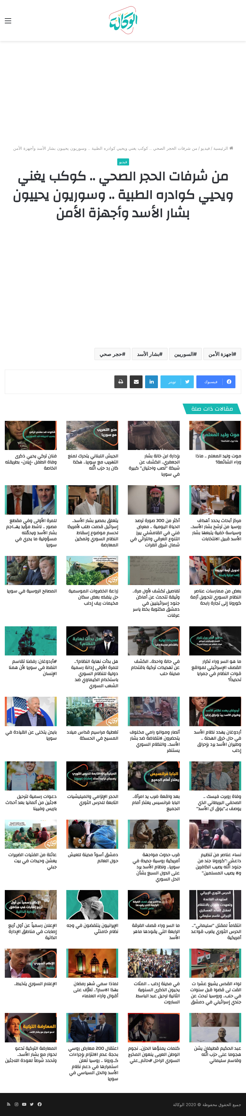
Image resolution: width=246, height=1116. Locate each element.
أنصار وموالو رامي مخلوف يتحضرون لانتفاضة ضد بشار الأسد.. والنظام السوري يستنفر (155, 741)
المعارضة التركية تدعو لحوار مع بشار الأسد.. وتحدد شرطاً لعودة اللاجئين (31, 1054)
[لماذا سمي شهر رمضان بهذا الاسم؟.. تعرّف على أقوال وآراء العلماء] (92, 963)
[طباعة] (120, 381)
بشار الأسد (148, 354)
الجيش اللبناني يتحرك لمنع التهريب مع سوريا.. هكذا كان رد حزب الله (93, 462)
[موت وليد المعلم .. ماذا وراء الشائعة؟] (215, 435)
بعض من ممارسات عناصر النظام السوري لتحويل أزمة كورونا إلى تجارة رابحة (215, 597)
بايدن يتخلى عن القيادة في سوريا (31, 735)
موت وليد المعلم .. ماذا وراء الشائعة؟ (218, 459)
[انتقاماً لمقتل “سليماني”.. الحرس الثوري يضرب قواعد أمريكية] (215, 904)
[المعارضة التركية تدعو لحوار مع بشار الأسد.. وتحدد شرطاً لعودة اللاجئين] (31, 1027)
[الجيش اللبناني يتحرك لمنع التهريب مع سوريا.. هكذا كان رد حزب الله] (92, 435)
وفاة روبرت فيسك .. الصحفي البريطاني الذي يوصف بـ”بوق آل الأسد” (218, 802)
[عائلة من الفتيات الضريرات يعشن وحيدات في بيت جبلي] (31, 834)
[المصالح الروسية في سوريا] (31, 570)
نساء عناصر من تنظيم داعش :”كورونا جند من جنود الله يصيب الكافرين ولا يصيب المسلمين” (218, 864)
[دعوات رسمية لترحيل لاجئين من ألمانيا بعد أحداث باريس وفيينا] (31, 776)
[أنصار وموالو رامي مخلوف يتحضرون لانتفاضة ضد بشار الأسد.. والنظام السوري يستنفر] (154, 711)
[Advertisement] (123, 95)
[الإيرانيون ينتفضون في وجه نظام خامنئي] (92, 904)
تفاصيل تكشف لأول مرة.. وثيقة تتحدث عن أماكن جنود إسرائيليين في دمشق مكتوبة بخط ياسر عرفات (156, 603)
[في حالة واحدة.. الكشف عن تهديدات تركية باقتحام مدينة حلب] (154, 640)
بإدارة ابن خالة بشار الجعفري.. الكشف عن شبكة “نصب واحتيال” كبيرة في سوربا (154, 465)
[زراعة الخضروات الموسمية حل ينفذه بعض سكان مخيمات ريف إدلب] (92, 570)
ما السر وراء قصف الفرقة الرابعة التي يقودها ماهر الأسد (156, 931)
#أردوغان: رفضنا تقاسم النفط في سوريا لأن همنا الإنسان (33, 667)
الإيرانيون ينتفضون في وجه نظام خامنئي (92, 928)
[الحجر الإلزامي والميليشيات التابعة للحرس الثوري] (92, 776)
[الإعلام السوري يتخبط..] (31, 963)
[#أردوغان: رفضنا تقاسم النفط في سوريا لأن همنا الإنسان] (31, 640)
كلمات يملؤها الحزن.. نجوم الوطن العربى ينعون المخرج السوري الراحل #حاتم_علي (154, 1054)
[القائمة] (8, 23)
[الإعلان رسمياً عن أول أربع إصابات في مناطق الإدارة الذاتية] (31, 904)
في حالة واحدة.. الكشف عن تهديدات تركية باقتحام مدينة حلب (155, 667)
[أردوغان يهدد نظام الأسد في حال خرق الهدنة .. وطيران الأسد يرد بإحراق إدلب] (215, 711)
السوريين (183, 354)
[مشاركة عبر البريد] (136, 381)
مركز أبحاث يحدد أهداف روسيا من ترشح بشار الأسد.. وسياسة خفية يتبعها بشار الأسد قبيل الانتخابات (216, 530)
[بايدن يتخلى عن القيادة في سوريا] (31, 711)
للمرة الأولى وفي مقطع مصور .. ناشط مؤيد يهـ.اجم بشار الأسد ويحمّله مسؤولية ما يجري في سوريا (31, 533)
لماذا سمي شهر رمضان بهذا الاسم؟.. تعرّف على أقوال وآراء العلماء (95, 990)
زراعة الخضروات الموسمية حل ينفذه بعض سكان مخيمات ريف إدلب (93, 597)
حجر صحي (111, 354)
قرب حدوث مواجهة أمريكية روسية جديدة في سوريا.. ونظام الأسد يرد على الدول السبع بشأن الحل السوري (156, 867)
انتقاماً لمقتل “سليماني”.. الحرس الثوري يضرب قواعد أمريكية (216, 931)
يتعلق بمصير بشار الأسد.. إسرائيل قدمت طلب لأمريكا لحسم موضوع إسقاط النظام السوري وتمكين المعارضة (92, 533)
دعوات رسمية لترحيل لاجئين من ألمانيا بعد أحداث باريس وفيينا (31, 802)
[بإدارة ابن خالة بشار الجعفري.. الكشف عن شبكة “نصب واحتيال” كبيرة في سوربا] (154, 435)
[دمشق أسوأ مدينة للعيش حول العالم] (92, 834)
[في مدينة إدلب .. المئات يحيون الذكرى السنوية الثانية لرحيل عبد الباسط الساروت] (154, 963)
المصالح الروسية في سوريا (32, 591)
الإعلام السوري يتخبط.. (35, 984)
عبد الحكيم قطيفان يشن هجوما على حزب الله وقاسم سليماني (217, 1054)
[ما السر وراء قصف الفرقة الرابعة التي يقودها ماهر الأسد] (154, 904)
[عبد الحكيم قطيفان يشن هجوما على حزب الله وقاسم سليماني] (215, 1027)
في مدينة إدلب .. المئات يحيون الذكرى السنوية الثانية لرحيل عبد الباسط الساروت (157, 993)
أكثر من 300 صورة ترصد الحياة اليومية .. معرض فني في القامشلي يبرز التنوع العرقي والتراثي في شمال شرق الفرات (155, 533)
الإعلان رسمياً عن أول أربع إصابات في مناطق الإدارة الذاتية (32, 931)
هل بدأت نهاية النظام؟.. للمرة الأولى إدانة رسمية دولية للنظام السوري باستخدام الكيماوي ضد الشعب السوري (94, 673)
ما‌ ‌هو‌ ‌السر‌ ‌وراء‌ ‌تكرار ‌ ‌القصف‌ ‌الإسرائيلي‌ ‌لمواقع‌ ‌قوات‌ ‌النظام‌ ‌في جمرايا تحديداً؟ (216, 670)
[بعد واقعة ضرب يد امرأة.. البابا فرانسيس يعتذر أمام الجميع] (154, 776)
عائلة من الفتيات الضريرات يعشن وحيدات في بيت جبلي (32, 861)
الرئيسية (221, 148)
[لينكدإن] (151, 381)
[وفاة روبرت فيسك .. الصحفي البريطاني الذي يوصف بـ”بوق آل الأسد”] (215, 776)
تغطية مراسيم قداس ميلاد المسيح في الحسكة (92, 735)
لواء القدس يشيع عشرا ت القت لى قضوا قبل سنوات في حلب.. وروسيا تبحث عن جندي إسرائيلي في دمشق (215, 993)
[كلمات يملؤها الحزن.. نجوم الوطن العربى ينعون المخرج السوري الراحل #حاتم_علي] (154, 1027)
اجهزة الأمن (221, 354)
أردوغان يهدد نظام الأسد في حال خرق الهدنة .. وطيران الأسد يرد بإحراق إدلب (217, 741)
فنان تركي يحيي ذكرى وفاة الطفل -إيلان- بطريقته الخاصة (31, 462)
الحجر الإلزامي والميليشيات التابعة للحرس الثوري (92, 799)
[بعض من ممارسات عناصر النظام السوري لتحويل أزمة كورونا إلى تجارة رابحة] (215, 570)
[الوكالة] (123, 20)
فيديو (205, 148)
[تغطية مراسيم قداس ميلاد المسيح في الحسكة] (92, 711)
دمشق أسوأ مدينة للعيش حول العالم (93, 858)
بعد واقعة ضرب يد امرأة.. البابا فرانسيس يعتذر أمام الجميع (156, 802)
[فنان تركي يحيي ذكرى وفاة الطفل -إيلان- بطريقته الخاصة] (31, 435)
